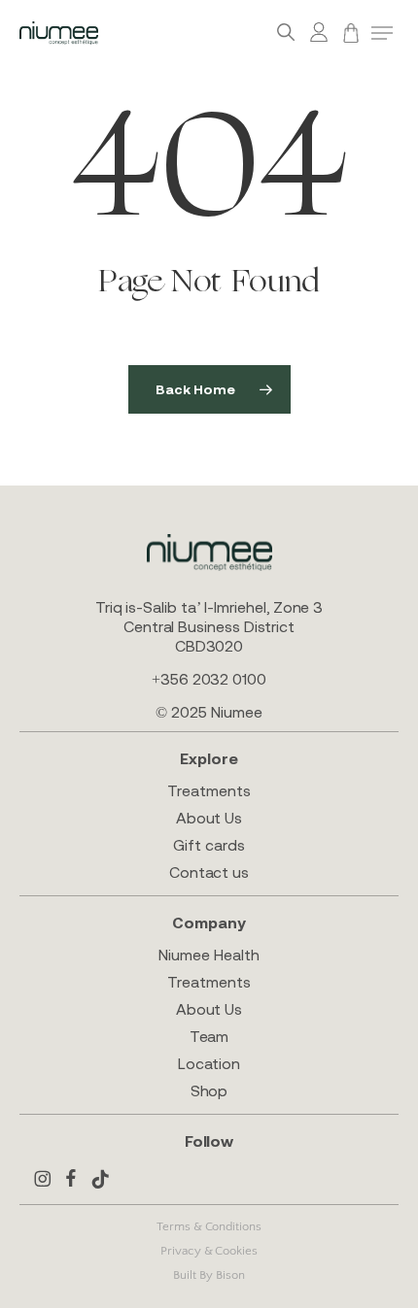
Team (209, 1036)
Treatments (208, 790)
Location (209, 1063)
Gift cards (208, 845)
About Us (209, 817)
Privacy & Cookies (209, 1251)
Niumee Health (208, 954)
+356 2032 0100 (209, 679)
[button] (382, 33)
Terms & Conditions (209, 1226)
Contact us (209, 872)
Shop (209, 1090)
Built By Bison (208, 1275)
